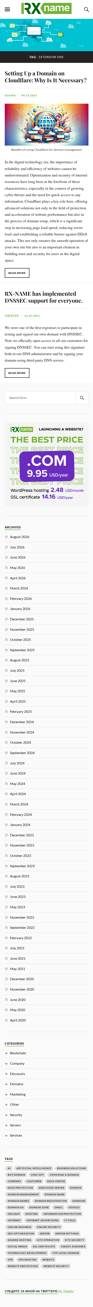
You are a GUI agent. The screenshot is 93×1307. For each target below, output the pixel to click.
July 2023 (17, 886)
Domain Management (23, 1194)
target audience (73, 1246)
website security (56, 1266)
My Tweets (66, 1291)
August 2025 (19, 660)
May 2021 (17, 969)
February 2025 (21, 711)
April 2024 (18, 794)
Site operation (48, 1240)
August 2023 (19, 876)
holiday (14, 1213)
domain (76, 1187)
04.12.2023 (29, 95)
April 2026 (18, 578)
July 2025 (17, 670)
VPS (10, 1259)
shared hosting (19, 1240)
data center (56, 1181)
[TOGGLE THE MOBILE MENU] (7, 9)
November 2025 (22, 629)
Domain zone (39, 1207)
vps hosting (28, 1259)
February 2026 (21, 598)
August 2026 (19, 537)
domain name (55, 1194)
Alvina (10, 95)
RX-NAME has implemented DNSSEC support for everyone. (44, 297)
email (59, 1207)
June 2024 (18, 773)
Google (74, 1207)
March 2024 (19, 804)
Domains (16, 1084)
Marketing (18, 1094)
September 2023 (22, 866)
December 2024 (22, 722)
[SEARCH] (81, 397)
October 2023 (20, 855)
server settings (67, 1233)
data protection (20, 1187)
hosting (32, 1213)
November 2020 (22, 989)
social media (17, 1246)
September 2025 (22, 650)
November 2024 (22, 732)
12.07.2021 (32, 315)
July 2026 (17, 547)
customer (34, 1181)
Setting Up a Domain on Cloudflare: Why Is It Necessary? (46, 76)
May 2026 (17, 567)
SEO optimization (21, 1233)
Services (16, 1135)
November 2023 (22, 845)
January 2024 (20, 825)
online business (19, 1227)
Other (14, 1104)
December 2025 (22, 619)
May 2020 (17, 1010)
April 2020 (18, 1020)
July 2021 (17, 948)
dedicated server (51, 1187)
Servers (15, 1125)
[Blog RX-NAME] (46, 12)
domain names (18, 1200)
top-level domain (65, 1252)
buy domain (16, 1174)
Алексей (12, 315)
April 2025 (18, 701)
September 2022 (22, 927)
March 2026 (19, 588)
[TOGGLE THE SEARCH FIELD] (85, 9)
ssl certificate (44, 1246)
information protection (62, 1213)
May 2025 (17, 691)
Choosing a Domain (64, 1174)
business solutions (71, 1168)
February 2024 (21, 814)
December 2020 (22, 979)
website (48, 1259)
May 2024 (17, 783)
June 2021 (18, 958)
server (45, 1233)
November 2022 (22, 917)
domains (78, 1200)
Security (16, 1115)
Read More (17, 273)
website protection (23, 1266)
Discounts (17, 1074)
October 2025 (20, 639)
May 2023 (17, 907)
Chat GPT (37, 1174)
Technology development (27, 1252)
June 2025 (18, 681)
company (14, 1181)
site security (74, 1240)
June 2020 (18, 999)
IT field (69, 1220)
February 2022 (21, 938)
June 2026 (18, 557)
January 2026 (20, 609)
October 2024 (20, 742)
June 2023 (18, 896)
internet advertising (43, 1220)
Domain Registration (51, 1200)
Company (17, 1063)
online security (49, 1227)
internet (14, 1220)
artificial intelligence (33, 1168)
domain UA (16, 1207)
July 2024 (17, 763)
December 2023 (22, 835)
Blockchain (18, 1053)
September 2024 (22, 753)
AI (9, 1168)
